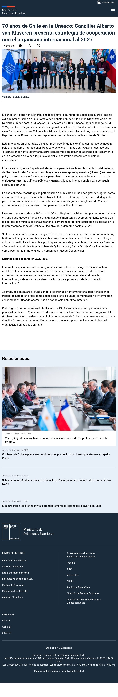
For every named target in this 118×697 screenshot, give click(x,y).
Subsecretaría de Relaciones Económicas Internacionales (81, 555)
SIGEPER (6, 632)
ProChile (71, 562)
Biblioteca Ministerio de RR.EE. (17, 578)
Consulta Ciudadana (12, 566)
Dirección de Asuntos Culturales (83, 593)
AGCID (70, 580)
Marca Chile (73, 574)
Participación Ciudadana (14, 560)
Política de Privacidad (13, 584)
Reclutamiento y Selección (15, 572)
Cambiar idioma (108, 2)
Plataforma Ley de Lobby (15, 590)
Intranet (6, 620)
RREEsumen (8, 614)
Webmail (6, 626)
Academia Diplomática (78, 587)
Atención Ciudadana (12, 597)
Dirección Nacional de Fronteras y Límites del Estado (84, 601)
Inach (69, 568)
